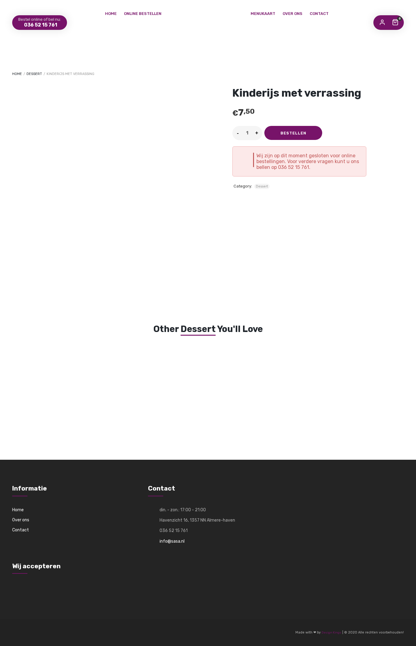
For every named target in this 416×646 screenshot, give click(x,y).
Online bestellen (142, 13)
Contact (319, 13)
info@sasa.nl (172, 541)
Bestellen (293, 133)
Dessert (34, 74)
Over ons (292, 13)
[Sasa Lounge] (208, 9)
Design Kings (331, 632)
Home (111, 13)
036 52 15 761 (40, 25)
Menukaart (263, 13)
